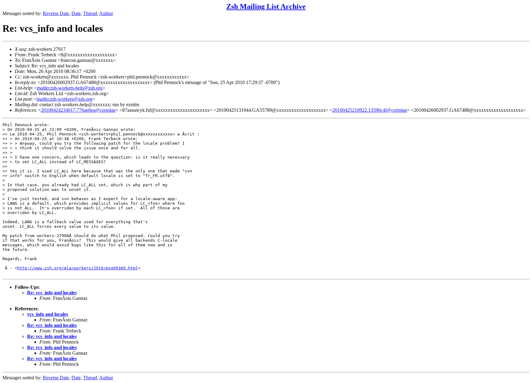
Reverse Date (56, 13)
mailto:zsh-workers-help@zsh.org (70, 88)
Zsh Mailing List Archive (266, 6)
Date (76, 13)
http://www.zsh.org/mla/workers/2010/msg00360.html (77, 268)
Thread (90, 13)
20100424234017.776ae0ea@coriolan (78, 110)
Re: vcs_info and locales (52, 292)
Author (106, 13)
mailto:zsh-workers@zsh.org (64, 99)
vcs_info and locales (47, 314)
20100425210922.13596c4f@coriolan (369, 110)
